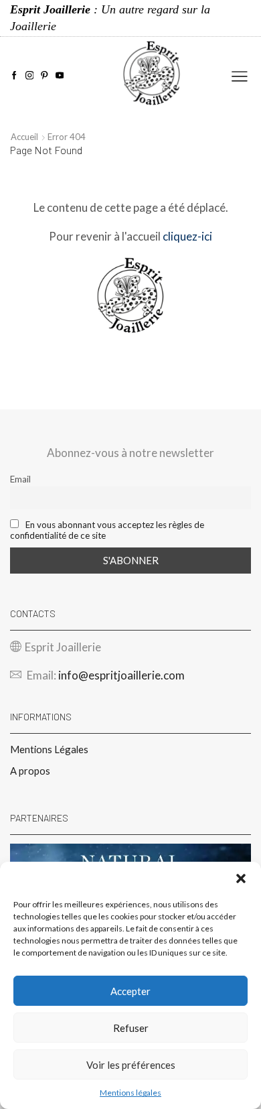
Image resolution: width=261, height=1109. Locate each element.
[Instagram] (29, 76)
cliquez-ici (187, 236)
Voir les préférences (130, 1065)
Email (20, 479)
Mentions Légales (49, 749)
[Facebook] (14, 76)
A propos (30, 771)
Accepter (130, 991)
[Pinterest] (44, 76)
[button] (241, 878)
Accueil (24, 136)
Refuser (131, 1028)
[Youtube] (60, 76)
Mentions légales (130, 1093)
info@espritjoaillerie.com (121, 675)
